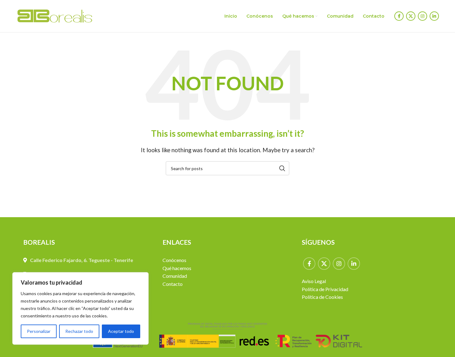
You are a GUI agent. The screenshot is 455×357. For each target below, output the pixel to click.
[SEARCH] (282, 168)
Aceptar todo (121, 331)
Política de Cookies (322, 297)
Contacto (172, 284)
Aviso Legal (314, 281)
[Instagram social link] (422, 16)
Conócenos (174, 260)
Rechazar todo (79, 331)
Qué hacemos (176, 268)
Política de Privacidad (325, 289)
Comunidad (174, 276)
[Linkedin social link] (434, 16)
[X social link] (410, 16)
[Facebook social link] (399, 16)
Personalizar (38, 331)
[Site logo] (54, 15)
